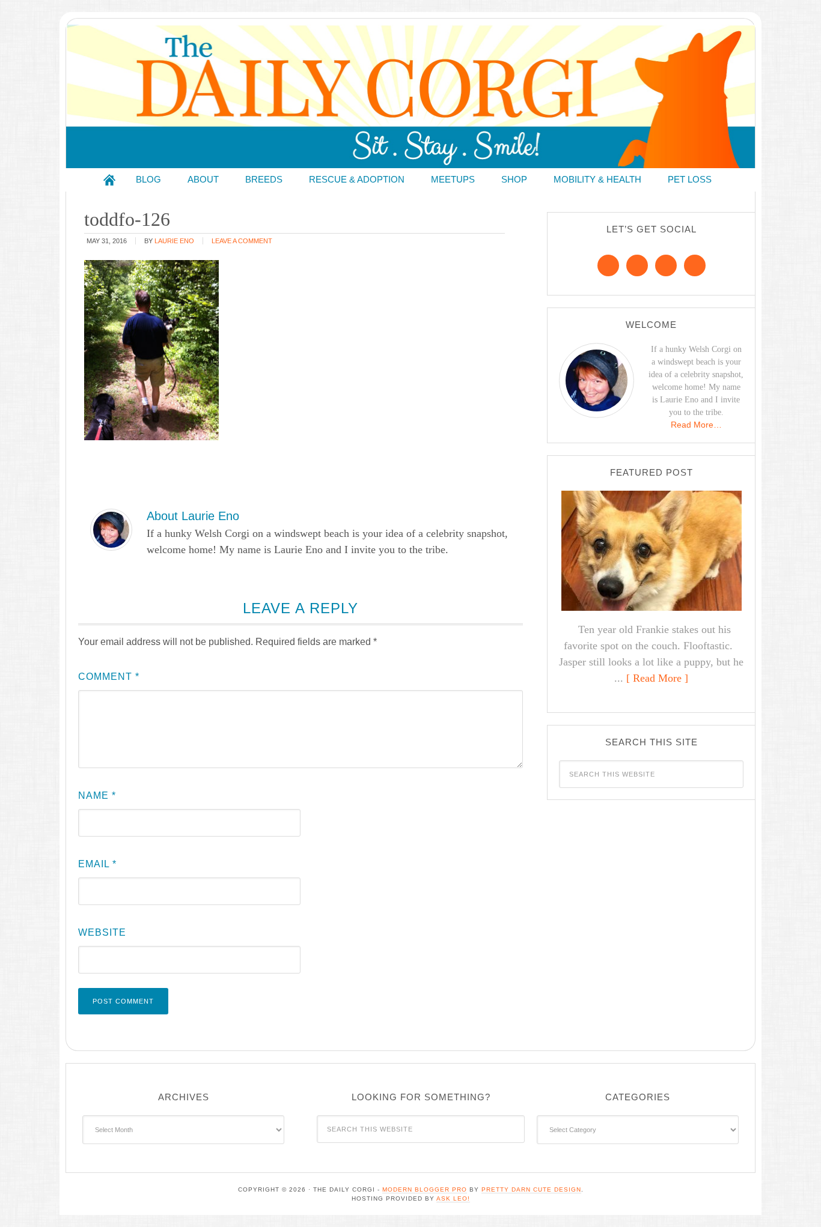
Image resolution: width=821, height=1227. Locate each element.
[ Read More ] (657, 678)
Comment (108, 676)
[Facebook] (608, 265)
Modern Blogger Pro (424, 1189)
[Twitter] (666, 265)
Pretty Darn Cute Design (531, 1189)
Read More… (696, 424)
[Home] (109, 180)
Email (97, 864)
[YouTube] (695, 265)
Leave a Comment (242, 240)
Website (102, 932)
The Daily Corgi (410, 96)
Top (792, 1198)
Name (97, 795)
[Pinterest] (637, 265)
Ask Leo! (453, 1198)
